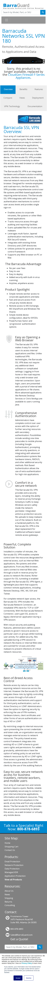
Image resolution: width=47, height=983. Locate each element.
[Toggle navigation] (6, 20)
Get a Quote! (19, 939)
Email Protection (12, 861)
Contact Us (10, 850)
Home (7, 843)
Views (22, 97)
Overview (8, 89)
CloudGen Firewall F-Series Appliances (26, 76)
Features (39, 89)
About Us (9, 890)
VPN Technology (12, 106)
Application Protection (15, 876)
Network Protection (14, 865)
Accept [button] (18, 978)
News (7, 894)
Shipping (9, 898)
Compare (8, 97)
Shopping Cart (11, 846)
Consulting (10, 905)
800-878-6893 (16, 929)
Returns (8, 901)
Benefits (23, 89)
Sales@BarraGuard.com (21, 934)
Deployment (38, 97)
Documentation (35, 106)
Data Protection (12, 868)
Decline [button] (28, 978)
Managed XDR (11, 872)
